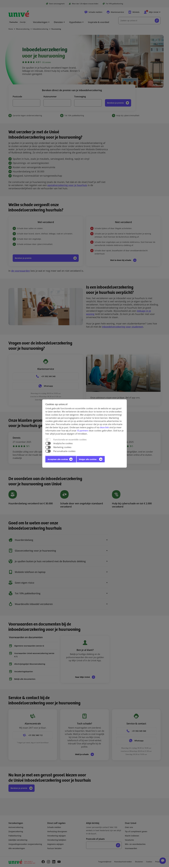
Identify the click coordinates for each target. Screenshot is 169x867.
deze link (104, 427)
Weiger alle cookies (88, 459)
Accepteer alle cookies (58, 459)
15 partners (82, 430)
